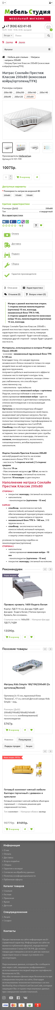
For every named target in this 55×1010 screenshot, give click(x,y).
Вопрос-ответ (37, 294)
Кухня (7, 902)
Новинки (8, 739)
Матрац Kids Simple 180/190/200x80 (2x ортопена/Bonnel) (27, 686)
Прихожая (9, 898)
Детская (8, 905)
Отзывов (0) (14, 294)
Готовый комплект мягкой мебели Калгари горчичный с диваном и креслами (25, 793)
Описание (12, 288)
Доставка (8, 857)
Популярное (25, 739)
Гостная (7, 894)
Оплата (7, 854)
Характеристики (35, 288)
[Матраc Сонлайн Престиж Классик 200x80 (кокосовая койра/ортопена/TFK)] (7, 148)
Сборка (7, 865)
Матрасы (35, 57)
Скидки (9, 42)
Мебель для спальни (18, 57)
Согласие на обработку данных (19, 872)
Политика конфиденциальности (20, 876)
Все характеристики (12, 215)
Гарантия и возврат (13, 868)
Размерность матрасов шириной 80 (22, 191)
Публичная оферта (13, 879)
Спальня (8, 891)
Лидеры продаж (12, 746)
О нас (6, 850)
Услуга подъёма (11, 861)
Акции (21, 42)
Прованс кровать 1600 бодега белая (25, 604)
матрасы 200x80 (13, 60)
